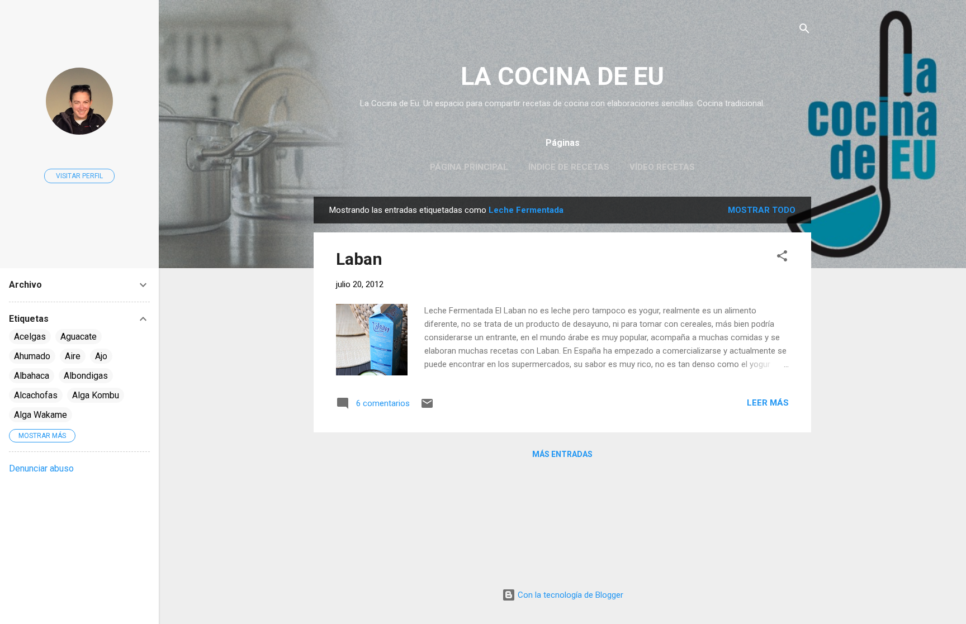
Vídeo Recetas (662, 167)
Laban (359, 259)
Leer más (768, 403)
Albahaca (31, 375)
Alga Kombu (95, 395)
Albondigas (86, 375)
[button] (782, 257)
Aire (72, 356)
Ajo (101, 356)
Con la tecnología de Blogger (569, 595)
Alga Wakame (40, 414)
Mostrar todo (761, 210)
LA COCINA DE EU (562, 76)
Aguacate (78, 336)
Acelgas (30, 336)
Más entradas (562, 454)
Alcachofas (36, 395)
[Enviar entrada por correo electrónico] (427, 407)
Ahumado (32, 356)
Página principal (469, 167)
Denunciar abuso (41, 468)
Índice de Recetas (568, 167)
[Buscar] (804, 30)
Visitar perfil (79, 176)
